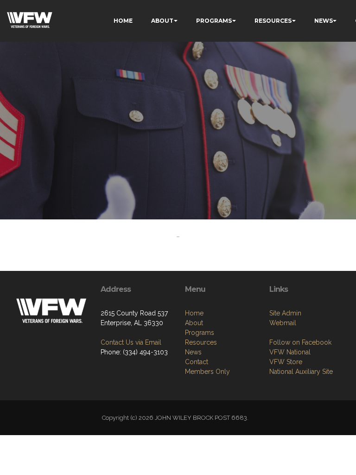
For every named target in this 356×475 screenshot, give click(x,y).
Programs (199, 332)
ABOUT (162, 20)
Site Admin (285, 313)
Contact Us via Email (131, 342)
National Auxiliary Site (301, 371)
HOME (123, 20)
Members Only (207, 371)
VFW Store (285, 362)
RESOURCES (273, 20)
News (193, 352)
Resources (201, 342)
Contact (196, 362)
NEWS (323, 20)
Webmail (282, 323)
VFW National (290, 352)
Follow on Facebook (300, 342)
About (194, 323)
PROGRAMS (214, 20)
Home (194, 313)
